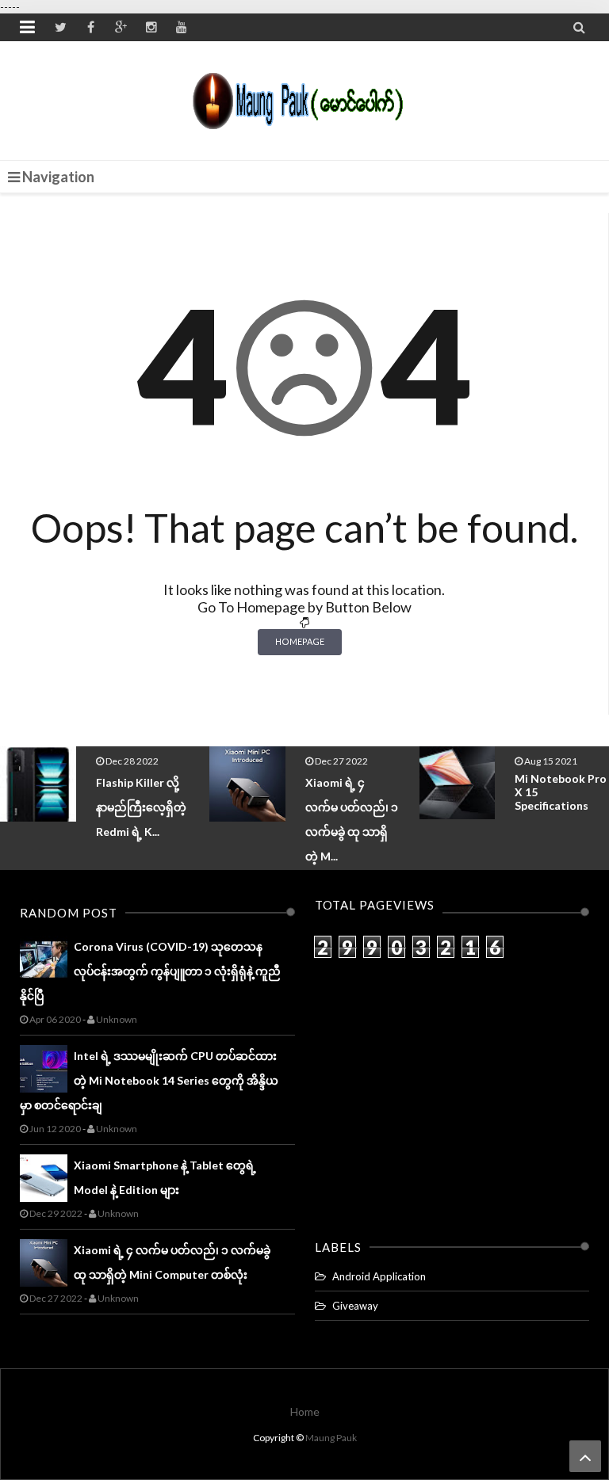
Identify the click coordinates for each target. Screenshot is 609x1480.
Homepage (299, 641)
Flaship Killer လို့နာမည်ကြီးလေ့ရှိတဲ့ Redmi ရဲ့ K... (141, 807)
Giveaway (355, 1305)
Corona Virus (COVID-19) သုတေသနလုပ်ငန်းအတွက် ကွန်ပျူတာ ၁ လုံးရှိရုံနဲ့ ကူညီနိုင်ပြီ (150, 971)
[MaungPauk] (305, 96)
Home (305, 1411)
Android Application (379, 1276)
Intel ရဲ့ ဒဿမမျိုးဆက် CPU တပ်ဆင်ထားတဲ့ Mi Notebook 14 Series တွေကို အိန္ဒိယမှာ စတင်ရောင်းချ (149, 1080)
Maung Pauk (331, 1438)
